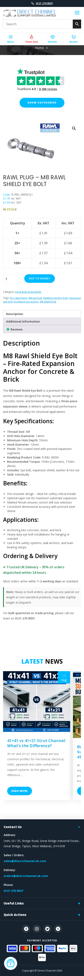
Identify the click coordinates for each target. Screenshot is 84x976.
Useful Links (14, 903)
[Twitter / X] (47, 929)
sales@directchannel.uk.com (25, 861)
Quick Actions (15, 915)
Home (39, 48)
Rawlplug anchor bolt (55, 298)
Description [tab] (14, 314)
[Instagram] (37, 929)
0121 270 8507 (44, 3)
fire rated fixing (18, 298)
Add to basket (39, 278)
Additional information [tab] (23, 321)
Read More (19, 791)
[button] (74, 128)
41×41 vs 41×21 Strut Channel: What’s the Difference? (36, 743)
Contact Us (13, 827)
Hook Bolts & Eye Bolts (28, 292)
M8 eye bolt (35, 298)
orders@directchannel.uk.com (26, 876)
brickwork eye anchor (26, 301)
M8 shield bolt (48, 301)
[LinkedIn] (58, 929)
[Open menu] (77, 13)
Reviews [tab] (16, 329)
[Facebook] (26, 929)
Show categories (42, 102)
